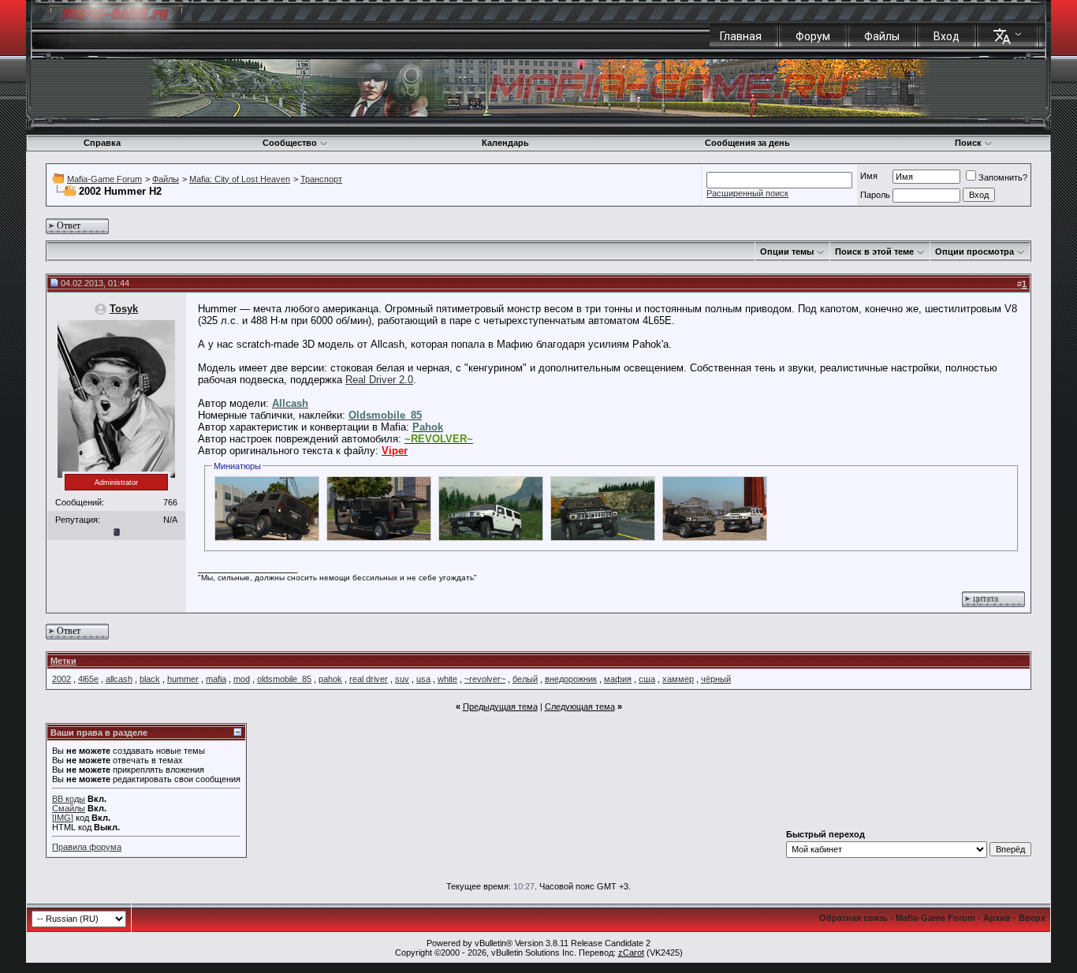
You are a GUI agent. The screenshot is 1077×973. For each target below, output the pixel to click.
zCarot (631, 952)
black (150, 679)
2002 (61, 679)
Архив (997, 918)
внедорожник (571, 679)
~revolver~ (484, 679)
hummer (183, 679)
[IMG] (62, 817)
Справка (102, 142)
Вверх (1032, 918)
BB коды (68, 798)
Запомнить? (1002, 177)
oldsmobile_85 (284, 679)
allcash (119, 679)
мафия (618, 679)
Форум (813, 36)
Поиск (968, 142)
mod (241, 679)
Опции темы (787, 251)
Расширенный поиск (747, 193)
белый (525, 679)
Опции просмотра (974, 251)
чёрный (716, 679)
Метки (63, 660)
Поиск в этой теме (874, 251)
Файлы (882, 36)
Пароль (875, 194)
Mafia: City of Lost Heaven (239, 179)
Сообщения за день (747, 142)
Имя (869, 176)
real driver (368, 679)
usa (423, 679)
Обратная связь (853, 918)
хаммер (678, 679)
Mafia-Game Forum (104, 179)
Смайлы (68, 808)
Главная (741, 36)
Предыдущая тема (500, 706)
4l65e (88, 679)
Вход (947, 36)
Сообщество (290, 142)
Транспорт (321, 179)
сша (647, 679)
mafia (216, 679)
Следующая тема (580, 706)
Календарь (505, 142)
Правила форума (86, 847)
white (447, 679)
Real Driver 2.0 (379, 380)
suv (402, 679)
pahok (330, 679)
